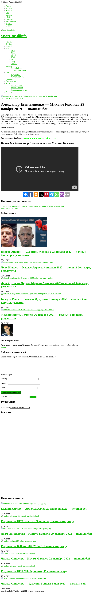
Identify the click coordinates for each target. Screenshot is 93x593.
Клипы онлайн (17, 86)
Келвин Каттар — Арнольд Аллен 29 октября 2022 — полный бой (44, 508)
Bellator (9, 15)
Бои (7, 13)
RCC (13, 57)
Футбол (9, 8)
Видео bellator (16, 68)
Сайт (3, 388)
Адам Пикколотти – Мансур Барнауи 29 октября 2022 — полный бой (46, 533)
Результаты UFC (17, 77)
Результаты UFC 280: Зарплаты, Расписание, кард (34, 571)
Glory (13, 61)
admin (3, 347)
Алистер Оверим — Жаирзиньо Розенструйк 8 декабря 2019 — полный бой (32, 206)
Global (13, 55)
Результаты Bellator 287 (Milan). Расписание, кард (34, 546)
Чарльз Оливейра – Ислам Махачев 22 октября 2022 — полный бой (45, 558)
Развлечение (11, 21)
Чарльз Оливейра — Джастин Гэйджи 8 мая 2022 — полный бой (43, 583)
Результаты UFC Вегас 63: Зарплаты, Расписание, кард (37, 521)
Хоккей (9, 10)
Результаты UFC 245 (9, 208)
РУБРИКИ (5, 407)
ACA (13, 53)
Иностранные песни (19, 90)
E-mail (4, 383)
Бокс (13, 51)
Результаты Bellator (18, 70)
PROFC (14, 59)
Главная (9, 6)
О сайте (9, 26)
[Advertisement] (19, 457)
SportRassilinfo (14, 36)
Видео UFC (15, 75)
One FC (14, 64)
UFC (8, 17)
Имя (3, 379)
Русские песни (17, 88)
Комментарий (6, 374)
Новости (9, 19)
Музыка (9, 24)
